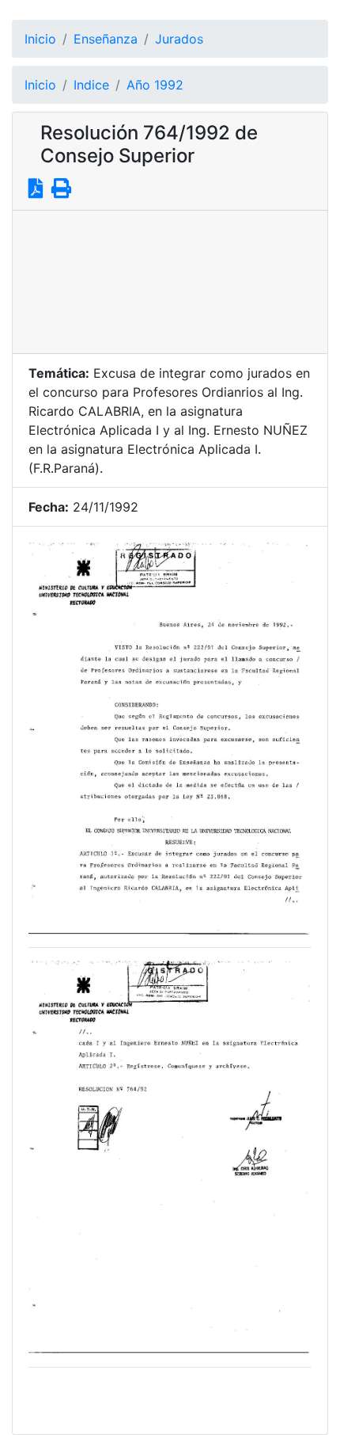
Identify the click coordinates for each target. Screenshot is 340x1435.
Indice (91, 85)
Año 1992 (155, 85)
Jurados (179, 39)
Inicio (40, 39)
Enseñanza (106, 39)
